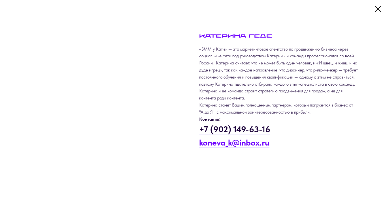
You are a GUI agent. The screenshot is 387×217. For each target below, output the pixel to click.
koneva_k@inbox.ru (234, 142)
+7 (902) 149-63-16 (234, 129)
